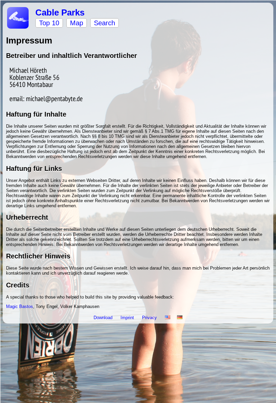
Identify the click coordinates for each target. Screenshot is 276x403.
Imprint (127, 317)
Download (104, 317)
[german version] (179, 317)
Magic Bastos (19, 306)
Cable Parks (59, 12)
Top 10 (49, 23)
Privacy (150, 317)
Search (104, 23)
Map (76, 23)
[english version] (167, 317)
